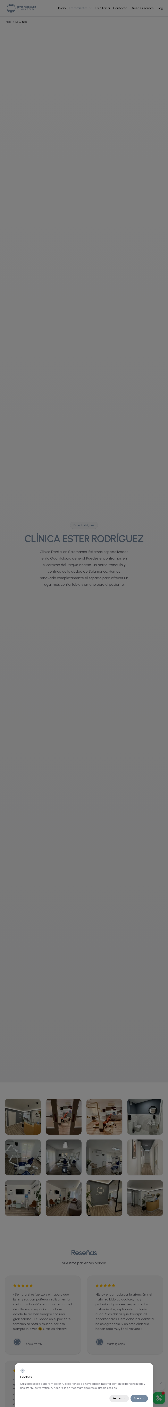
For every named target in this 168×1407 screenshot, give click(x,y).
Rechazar (119, 1398)
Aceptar (139, 1398)
